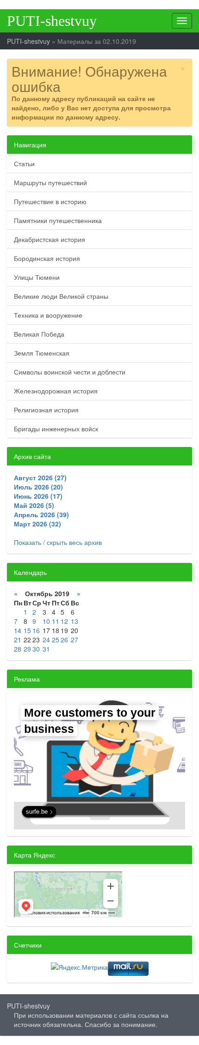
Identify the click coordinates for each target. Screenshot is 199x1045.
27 (74, 639)
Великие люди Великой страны (61, 296)
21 (17, 639)
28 (17, 648)
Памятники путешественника (58, 220)
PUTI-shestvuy (52, 20)
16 (36, 630)
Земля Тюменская (41, 352)
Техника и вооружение (48, 315)
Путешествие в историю (50, 201)
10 (46, 621)
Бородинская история (47, 258)
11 (55, 621)
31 (46, 648)
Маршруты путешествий (50, 182)
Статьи (24, 163)
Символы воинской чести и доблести (69, 371)
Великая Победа (39, 333)
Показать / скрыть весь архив (58, 542)
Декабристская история (49, 239)
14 (17, 630)
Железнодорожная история (56, 390)
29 (27, 648)
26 (64, 639)
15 (27, 630)
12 (64, 621)
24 (46, 639)
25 (55, 639)
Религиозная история (46, 409)
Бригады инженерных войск (56, 428)
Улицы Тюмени (37, 277)
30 (36, 648)
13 (74, 621)
